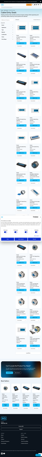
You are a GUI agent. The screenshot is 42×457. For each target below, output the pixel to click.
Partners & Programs (5, 441)
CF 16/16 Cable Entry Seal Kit (21, 147)
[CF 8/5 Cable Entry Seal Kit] (35, 110)
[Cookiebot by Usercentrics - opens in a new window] (33, 217)
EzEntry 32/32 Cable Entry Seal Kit (21, 65)
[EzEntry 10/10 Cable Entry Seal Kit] (21, 247)
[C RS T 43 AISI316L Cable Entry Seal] (35, 275)
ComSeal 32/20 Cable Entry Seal (35, 65)
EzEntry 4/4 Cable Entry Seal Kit (15, 397)
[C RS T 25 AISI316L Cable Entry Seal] (35, 302)
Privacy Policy (34, 450)
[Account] (36, 5)
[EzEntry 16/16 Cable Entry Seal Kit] (21, 165)
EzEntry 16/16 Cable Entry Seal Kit (21, 175)
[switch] (15, 232)
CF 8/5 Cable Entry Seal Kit (34, 120)
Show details (36, 235)
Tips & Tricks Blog (24, 441)
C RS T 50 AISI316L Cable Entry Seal (20, 284)
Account (22, 439)
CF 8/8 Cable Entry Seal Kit (34, 92)
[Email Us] (35, 5)
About (2, 435)
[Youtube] (4, 453)
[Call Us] (33, 5)
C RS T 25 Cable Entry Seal (34, 257)
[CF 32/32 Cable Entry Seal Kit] (21, 28)
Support (21, 429)
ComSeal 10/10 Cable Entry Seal (35, 202)
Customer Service (24, 443)
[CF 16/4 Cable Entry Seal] (35, 138)
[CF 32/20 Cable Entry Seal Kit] (35, 28)
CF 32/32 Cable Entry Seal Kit (21, 37)
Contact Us (9, 372)
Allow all (34, 239)
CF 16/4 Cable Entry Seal (34, 147)
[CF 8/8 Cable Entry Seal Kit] (35, 83)
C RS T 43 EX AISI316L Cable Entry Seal (35, 339)
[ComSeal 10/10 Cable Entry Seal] (35, 192)
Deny (8, 239)
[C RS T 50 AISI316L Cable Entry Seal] (21, 275)
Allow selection (21, 239)
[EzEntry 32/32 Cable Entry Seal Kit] (21, 55)
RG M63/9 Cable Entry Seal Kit (21, 202)
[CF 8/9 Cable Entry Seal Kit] (21, 330)
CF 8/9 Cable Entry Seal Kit (20, 339)
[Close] (40, 1)
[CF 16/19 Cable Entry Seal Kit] (21, 110)
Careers (2, 439)
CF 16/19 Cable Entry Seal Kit (21, 120)
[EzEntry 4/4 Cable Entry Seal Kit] (15, 388)
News (2, 437)
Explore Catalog (24, 437)
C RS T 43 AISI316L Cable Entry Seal (34, 284)
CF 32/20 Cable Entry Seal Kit (34, 37)
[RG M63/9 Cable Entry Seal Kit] (21, 192)
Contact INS (21, 426)
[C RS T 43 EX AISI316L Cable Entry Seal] (35, 330)
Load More (28, 353)
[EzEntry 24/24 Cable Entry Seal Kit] (21, 83)
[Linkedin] (2, 453)
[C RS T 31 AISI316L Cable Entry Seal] (21, 302)
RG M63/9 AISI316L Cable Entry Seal (34, 175)
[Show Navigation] (40, 5)
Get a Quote (17, 372)
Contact (28, 4)
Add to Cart (21, 43)
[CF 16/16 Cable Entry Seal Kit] (21, 138)
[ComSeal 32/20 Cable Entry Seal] (35, 55)
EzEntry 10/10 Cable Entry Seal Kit (21, 257)
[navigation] (7, 32)
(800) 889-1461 (4, 423)
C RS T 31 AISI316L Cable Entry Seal (20, 312)
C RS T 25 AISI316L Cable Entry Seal (34, 312)
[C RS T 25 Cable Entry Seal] (35, 247)
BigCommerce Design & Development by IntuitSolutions (21, 450)
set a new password (34, 1)
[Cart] (38, 5)
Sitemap (30, 450)
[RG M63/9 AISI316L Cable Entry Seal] (35, 165)
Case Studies (3, 443)
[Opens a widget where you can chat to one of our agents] (38, 455)
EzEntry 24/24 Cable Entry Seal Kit (21, 92)
